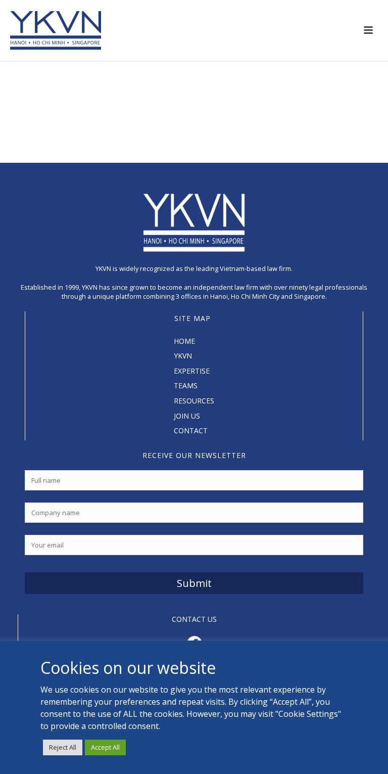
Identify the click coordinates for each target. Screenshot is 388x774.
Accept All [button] (105, 747)
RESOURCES (194, 400)
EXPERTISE (192, 371)
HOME (184, 341)
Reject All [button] (62, 747)
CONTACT (191, 430)
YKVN (183, 355)
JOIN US (187, 416)
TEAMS (186, 385)
